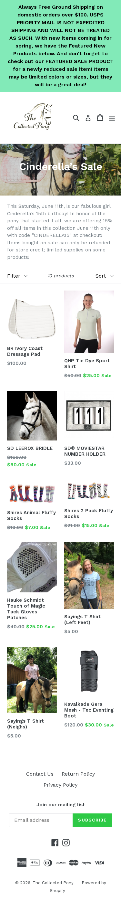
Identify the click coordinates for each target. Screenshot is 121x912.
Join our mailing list (60, 805)
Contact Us (40, 774)
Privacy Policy (60, 785)
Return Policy (78, 774)
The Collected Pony (53, 882)
